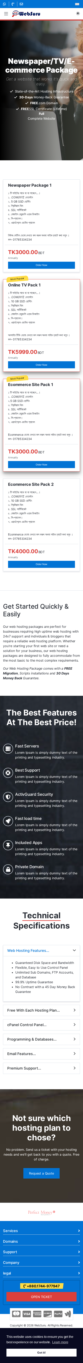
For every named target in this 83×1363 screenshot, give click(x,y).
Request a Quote (41, 1173)
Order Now (42, 265)
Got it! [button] (41, 1352)
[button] (6, 14)
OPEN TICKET (41, 1297)
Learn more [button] (60, 1342)
